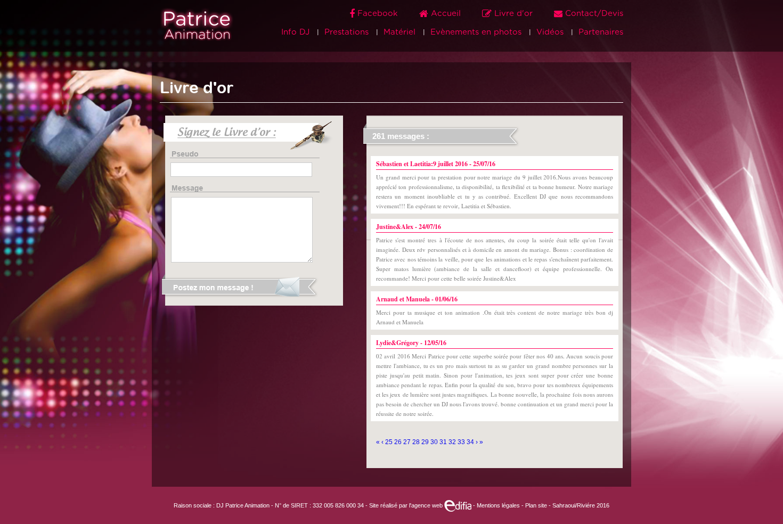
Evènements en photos (475, 32)
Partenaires (600, 32)
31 (443, 442)
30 (434, 442)
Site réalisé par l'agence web (406, 505)
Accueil (445, 14)
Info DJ (295, 32)
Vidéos (550, 32)
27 (407, 442)
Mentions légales (498, 505)
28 (416, 442)
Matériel (399, 32)
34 (471, 442)
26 (398, 442)
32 (453, 442)
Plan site (536, 505)
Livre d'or (513, 14)
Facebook (378, 14)
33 (462, 442)
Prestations (346, 32)
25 (389, 442)
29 (425, 442)
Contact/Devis (592, 14)
